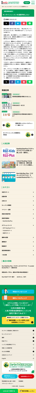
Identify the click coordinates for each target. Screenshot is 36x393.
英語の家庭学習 (6, 214)
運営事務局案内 (6, 250)
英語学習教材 (5, 218)
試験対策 (4, 196)
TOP (3, 6)
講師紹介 (4, 242)
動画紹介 (4, 246)
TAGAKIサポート (7, 230)
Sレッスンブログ (8, 6)
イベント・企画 (6, 209)
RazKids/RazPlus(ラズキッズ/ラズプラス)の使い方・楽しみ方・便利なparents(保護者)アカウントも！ (25, 150)
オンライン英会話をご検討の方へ (10, 330)
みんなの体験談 (6, 351)
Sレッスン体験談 (6, 205)
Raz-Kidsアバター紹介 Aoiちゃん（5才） (14, 277)
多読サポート (5, 192)
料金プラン (5, 341)
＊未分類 (4, 255)
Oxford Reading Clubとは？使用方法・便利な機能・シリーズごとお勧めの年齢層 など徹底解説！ (25, 163)
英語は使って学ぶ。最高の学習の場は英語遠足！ (15, 272)
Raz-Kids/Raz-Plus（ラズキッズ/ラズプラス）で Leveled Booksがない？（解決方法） (25, 175)
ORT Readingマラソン (9, 228)
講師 (3, 337)
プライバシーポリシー (7, 383)
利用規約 (21, 381)
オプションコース (7, 225)
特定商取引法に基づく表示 (8, 381)
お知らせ (4, 201)
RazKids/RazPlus (7, 221)
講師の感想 (5, 237)
